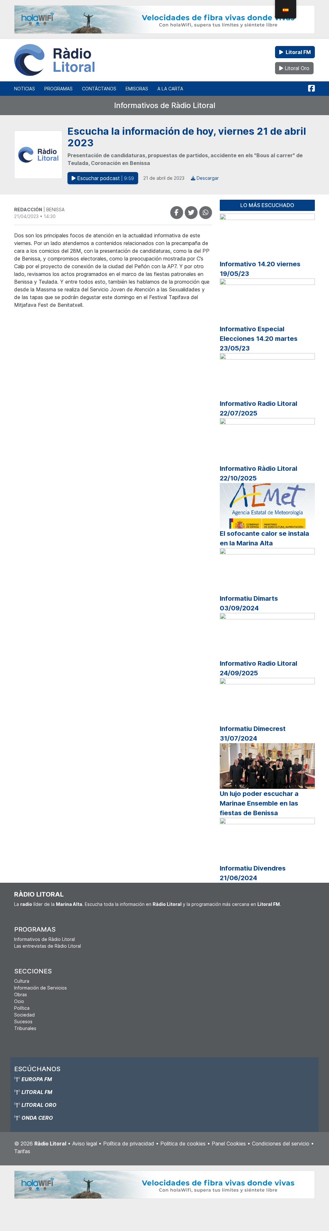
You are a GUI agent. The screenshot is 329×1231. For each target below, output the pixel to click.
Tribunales (25, 1028)
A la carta (170, 88)
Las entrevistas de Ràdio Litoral (47, 946)
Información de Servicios (40, 987)
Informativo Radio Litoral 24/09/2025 (258, 668)
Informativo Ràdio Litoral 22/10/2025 (258, 473)
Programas (58, 88)
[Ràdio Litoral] (54, 60)
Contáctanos (99, 88)
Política (22, 1008)
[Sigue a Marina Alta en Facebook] (311, 89)
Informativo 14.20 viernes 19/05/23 (260, 269)
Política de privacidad (128, 1143)
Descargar (207, 178)
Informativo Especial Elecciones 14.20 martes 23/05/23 (259, 338)
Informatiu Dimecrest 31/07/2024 (253, 733)
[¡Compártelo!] (176, 212)
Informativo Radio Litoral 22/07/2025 (258, 408)
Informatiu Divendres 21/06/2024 (253, 873)
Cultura (21, 981)
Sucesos (23, 1021)
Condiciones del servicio (280, 1143)
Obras (20, 994)
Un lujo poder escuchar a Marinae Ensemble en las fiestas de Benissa (259, 803)
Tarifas (22, 1151)
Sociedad (24, 1014)
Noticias (24, 88)
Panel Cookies (229, 1143)
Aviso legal (84, 1143)
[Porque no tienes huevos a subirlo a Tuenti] (191, 212)
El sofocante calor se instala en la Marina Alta (264, 538)
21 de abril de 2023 (163, 178)
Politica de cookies (183, 1143)
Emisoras (137, 88)
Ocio (19, 1001)
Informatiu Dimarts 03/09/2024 (249, 603)
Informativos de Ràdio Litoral (164, 105)
